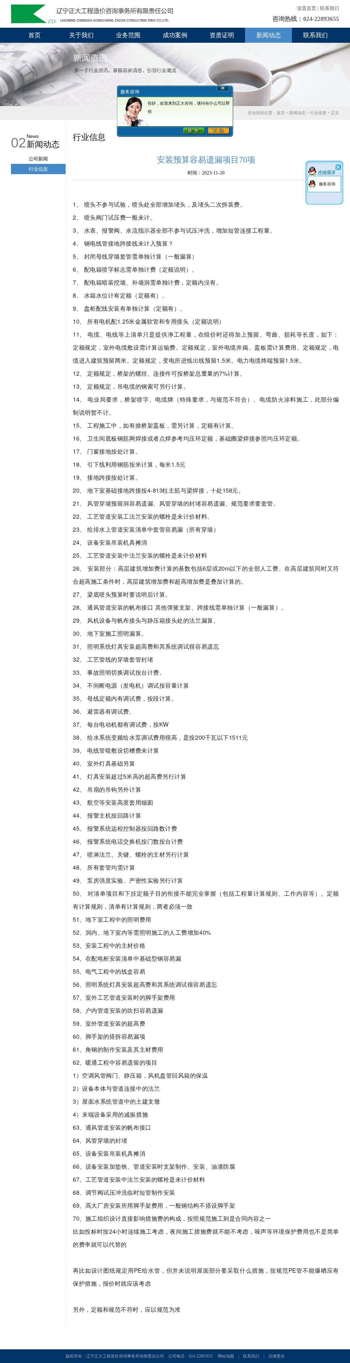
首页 (34, 35)
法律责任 (276, 1356)
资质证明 (222, 35)
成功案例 (175, 35)
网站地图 (226, 1356)
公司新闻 (38, 158)
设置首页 (306, 8)
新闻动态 (268, 35)
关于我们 (81, 35)
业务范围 (128, 35)
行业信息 (318, 113)
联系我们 (329, 8)
